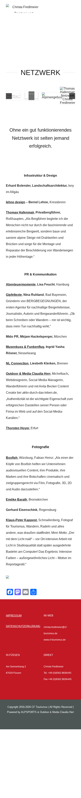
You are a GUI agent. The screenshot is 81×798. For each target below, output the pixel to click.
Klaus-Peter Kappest (21, 520)
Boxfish (11, 457)
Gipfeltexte (14, 294)
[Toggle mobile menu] (73, 12)
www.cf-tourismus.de (55, 639)
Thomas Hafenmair (20, 212)
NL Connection (17, 363)
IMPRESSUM (14, 615)
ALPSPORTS (29, 712)
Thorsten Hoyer (17, 428)
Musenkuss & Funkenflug (25, 346)
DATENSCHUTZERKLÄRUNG (23, 626)
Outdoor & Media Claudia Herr (28, 373)
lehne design (15, 202)
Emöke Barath (16, 499)
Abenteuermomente (21, 284)
